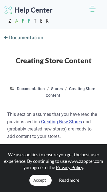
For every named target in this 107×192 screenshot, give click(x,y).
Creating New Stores (61, 121)
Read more (69, 180)
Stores (57, 88)
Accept (39, 180)
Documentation (25, 37)
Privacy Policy (69, 167)
